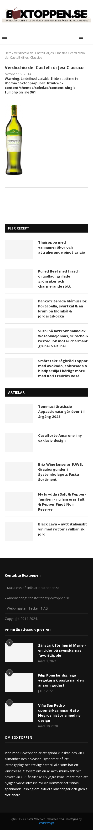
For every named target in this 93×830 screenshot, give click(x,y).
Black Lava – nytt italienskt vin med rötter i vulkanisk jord (62, 529)
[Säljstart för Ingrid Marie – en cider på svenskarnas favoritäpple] (19, 652)
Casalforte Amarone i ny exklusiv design (60, 438)
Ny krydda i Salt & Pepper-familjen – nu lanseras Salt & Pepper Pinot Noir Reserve (62, 502)
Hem (8, 53)
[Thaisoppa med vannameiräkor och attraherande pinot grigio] (19, 249)
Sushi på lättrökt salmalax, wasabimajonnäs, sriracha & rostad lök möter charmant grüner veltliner (63, 338)
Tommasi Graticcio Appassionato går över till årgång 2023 (61, 411)
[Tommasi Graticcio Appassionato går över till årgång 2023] (19, 413)
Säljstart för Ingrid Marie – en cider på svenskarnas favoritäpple (62, 650)
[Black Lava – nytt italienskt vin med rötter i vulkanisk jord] (19, 531)
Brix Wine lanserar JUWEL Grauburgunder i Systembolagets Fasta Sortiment (60, 472)
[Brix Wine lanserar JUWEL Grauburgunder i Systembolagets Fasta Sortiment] (19, 471)
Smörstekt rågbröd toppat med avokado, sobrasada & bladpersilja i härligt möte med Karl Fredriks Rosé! (63, 368)
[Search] (88, 37)
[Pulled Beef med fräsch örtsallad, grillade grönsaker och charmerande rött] (19, 278)
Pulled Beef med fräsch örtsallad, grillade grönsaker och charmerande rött (58, 279)
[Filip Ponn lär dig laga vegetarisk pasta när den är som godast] (19, 682)
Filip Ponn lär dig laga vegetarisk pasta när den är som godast (61, 680)
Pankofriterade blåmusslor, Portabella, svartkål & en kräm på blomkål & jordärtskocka (63, 308)
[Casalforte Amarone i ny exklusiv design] (19, 442)
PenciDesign (46, 823)
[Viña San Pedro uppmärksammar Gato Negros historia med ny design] (19, 712)
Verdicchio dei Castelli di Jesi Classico (40, 53)
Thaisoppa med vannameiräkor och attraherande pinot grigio (61, 247)
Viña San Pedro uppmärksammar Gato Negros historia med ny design (59, 713)
